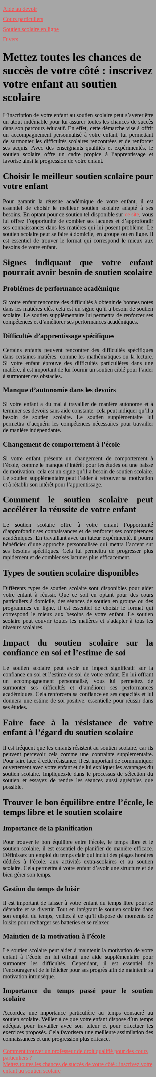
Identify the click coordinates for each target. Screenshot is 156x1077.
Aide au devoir (20, 9)
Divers (10, 39)
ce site (132, 214)
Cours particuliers (23, 19)
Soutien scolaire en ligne (31, 29)
